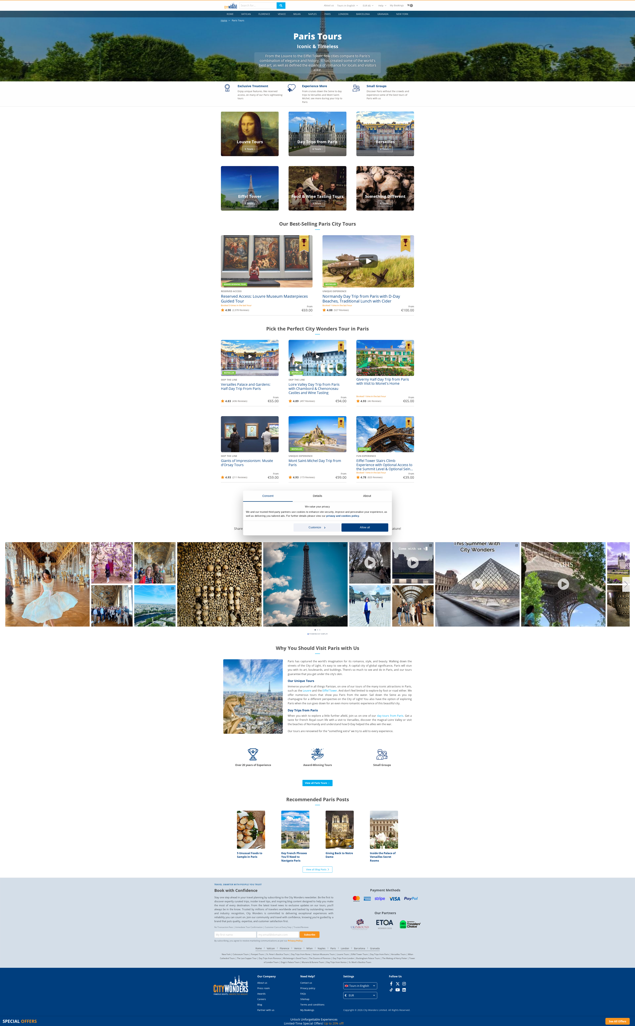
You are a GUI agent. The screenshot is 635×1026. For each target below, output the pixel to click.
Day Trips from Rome (301, 954)
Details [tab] (317, 496)
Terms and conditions (312, 1004)
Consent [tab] (268, 496)
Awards (261, 993)
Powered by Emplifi (318, 634)
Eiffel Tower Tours (359, 954)
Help (380, 5)
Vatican (246, 14)
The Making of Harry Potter (394, 958)
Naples (312, 14)
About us (329, 5)
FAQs (303, 993)
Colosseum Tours (241, 954)
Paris (327, 14)
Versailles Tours (398, 954)
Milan (297, 14)
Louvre (307, 690)
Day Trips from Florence (270, 958)
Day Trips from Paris (379, 954)
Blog (259, 1004)
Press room (263, 988)
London (343, 14)
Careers (261, 999)
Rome (230, 14)
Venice (282, 14)
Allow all (365, 527)
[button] (360, 985)
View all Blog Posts (316, 869)
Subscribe (309, 934)
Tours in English (346, 5)
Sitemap (304, 999)
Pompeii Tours (257, 954)
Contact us (306, 982)
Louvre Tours (343, 954)
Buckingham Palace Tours (368, 958)
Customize (315, 527)
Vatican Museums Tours (324, 954)
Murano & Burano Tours (313, 962)
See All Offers (617, 1021)
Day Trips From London (343, 958)
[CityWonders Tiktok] (391, 989)
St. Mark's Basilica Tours (360, 962)
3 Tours (249, 203)
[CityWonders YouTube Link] (397, 989)
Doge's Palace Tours (290, 962)
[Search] (281, 5)
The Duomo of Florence (320, 958)
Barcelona (363, 14)
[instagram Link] (404, 983)
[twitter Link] (397, 983)
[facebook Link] (391, 983)
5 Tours (249, 149)
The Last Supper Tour (247, 958)
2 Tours (384, 149)
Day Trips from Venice (336, 962)
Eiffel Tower (329, 690)
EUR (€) (367, 5)
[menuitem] (329, 5)
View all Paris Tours (316, 783)
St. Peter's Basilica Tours (277, 954)
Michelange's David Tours (295, 958)
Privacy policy (307, 988)
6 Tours (317, 149)
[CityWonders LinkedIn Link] (404, 989)
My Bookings (397, 5)
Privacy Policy (295, 940)
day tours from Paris (390, 716)
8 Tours (384, 203)
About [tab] (367, 496)
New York (402, 14)
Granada (382, 14)
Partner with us (265, 1010)
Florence (264, 14)
